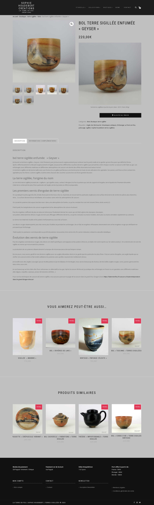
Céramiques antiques (109, 125)
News (118, 7)
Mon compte (18, 487)
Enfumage (120, 125)
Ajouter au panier (121, 115)
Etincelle (80, 7)
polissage (82, 128)
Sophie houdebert (97, 128)
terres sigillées (110, 128)
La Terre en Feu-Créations (26, 11)
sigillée (88, 128)
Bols (39, 16)
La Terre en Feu (130, 125)
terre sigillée (31, 16)
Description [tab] (20, 141)
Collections (94, 7)
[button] (72, 24)
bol (92, 125)
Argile (88, 125)
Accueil (15, 16)
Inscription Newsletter (87, 487)
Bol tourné (97, 125)
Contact (127, 7)
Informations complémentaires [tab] (42, 141)
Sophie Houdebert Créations (26, 6)
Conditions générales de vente (123, 491)
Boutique (107, 7)
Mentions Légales (119, 487)
